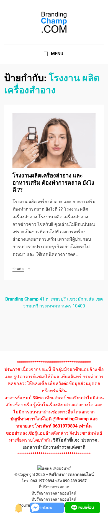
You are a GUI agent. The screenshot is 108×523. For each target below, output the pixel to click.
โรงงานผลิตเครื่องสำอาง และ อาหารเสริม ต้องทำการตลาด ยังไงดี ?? (53, 183)
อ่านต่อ (18, 269)
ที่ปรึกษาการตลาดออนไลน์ (71, 474)
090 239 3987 (75, 481)
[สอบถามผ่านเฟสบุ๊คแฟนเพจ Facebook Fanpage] (47, 507)
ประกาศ (89, 440)
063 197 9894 (42, 481)
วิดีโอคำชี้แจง (66, 440)
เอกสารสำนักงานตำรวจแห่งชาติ (54, 447)
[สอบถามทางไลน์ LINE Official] (82, 507)
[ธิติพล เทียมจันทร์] (19, 507)
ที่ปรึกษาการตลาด (54, 487)
